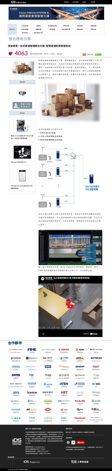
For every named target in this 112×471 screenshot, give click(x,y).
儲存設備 (52, 29)
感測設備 (25, 33)
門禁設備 (66, 26)
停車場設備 (24, 29)
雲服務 (38, 26)
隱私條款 (80, 432)
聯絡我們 (92, 432)
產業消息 (66, 2)
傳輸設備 (80, 29)
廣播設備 (38, 29)
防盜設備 (80, 26)
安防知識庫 (75, 2)
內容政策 (74, 432)
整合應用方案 (38, 33)
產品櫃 (93, 2)
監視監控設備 (52, 26)
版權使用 (86, 432)
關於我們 (68, 432)
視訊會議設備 (66, 29)
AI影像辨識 (24, 26)
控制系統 (93, 29)
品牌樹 (84, 2)
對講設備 (93, 26)
